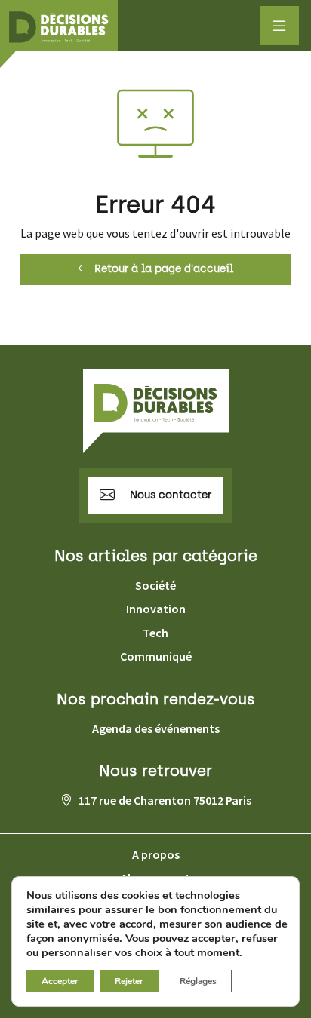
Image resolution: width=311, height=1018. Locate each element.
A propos (156, 854)
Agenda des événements (156, 728)
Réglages (198, 981)
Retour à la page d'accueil (163, 268)
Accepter (60, 981)
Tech (155, 632)
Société (155, 585)
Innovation (156, 608)
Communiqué (156, 656)
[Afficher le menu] (279, 25)
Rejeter (129, 981)
